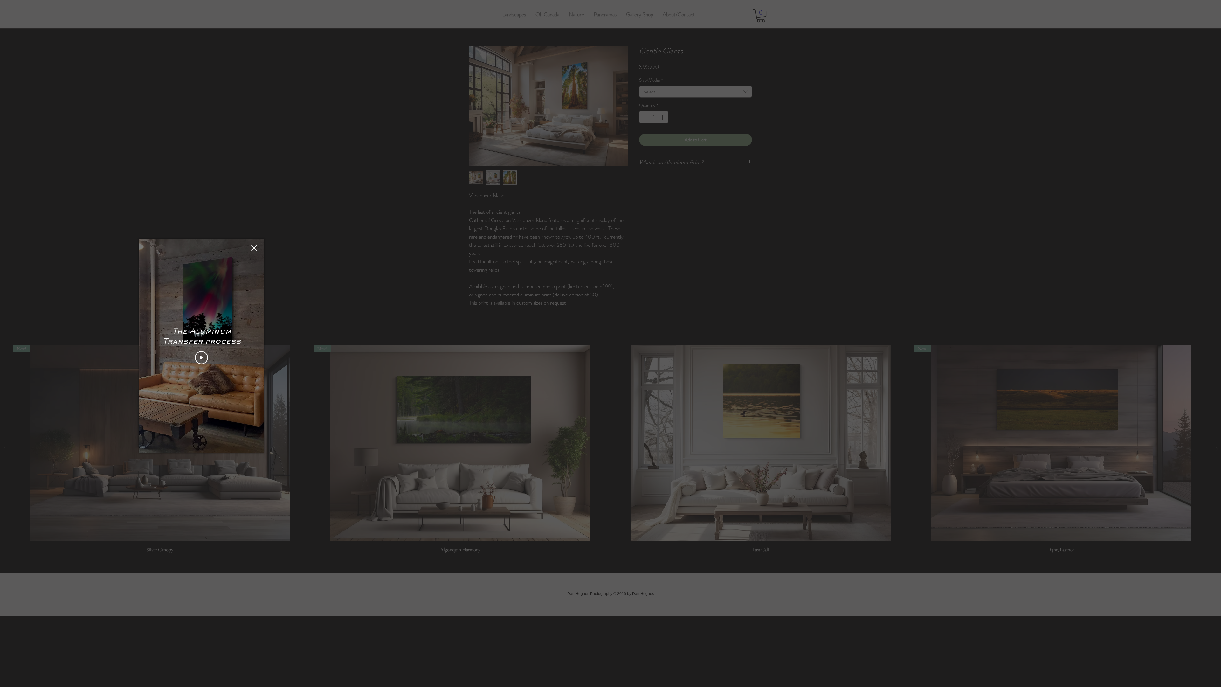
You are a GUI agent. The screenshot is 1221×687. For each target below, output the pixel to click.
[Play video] (201, 357)
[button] (254, 248)
